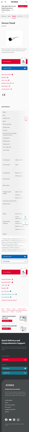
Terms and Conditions (10, 405)
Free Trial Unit (5, 297)
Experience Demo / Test (8, 294)
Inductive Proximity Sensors (9, 300)
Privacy (6, 402)
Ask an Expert (5, 291)
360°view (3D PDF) (7, 83)
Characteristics (6, 89)
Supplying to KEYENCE (10, 409)
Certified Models (8, 400)
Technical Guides (6, 279)
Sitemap (7, 411)
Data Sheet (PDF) (6, 74)
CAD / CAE (4, 80)
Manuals (4, 77)
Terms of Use (8, 407)
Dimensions (5, 86)
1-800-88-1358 (6, 373)
